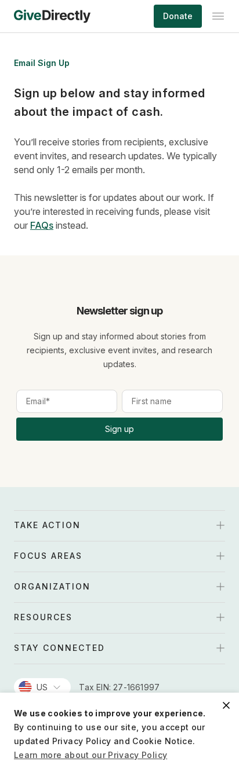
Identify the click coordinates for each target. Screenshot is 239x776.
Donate (178, 16)
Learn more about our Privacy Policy (90, 755)
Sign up (119, 429)
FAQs (41, 225)
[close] (226, 705)
